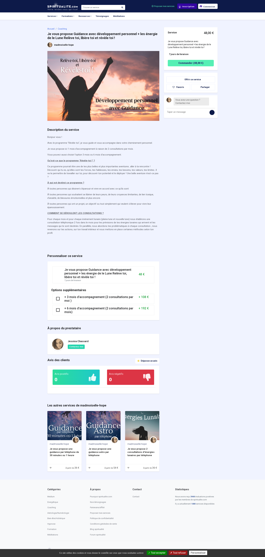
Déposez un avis (148, 361)
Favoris (180, 87)
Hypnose (51, 524)
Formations (67, 16)
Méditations (119, 16)
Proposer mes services (164, 6)
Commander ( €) (190, 62)
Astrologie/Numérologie (58, 513)
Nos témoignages (98, 502)
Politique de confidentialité (101, 518)
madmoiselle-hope (64, 45)
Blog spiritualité (97, 529)
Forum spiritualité (97, 535)
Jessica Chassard (78, 341)
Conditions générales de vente (103, 524)
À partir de (72, 468)
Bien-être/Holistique (56, 518)
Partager (205, 87)
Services (51, 16)
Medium (51, 496)
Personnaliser (198, 552)
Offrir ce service (192, 79)
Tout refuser (179, 552)
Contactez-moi (76, 347)
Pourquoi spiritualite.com (101, 496)
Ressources (84, 16)
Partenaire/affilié (97, 507)
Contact (135, 496)
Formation (51, 529)
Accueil (50, 29)
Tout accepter (157, 552)
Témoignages (102, 16)
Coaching (62, 29)
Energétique (52, 502)
